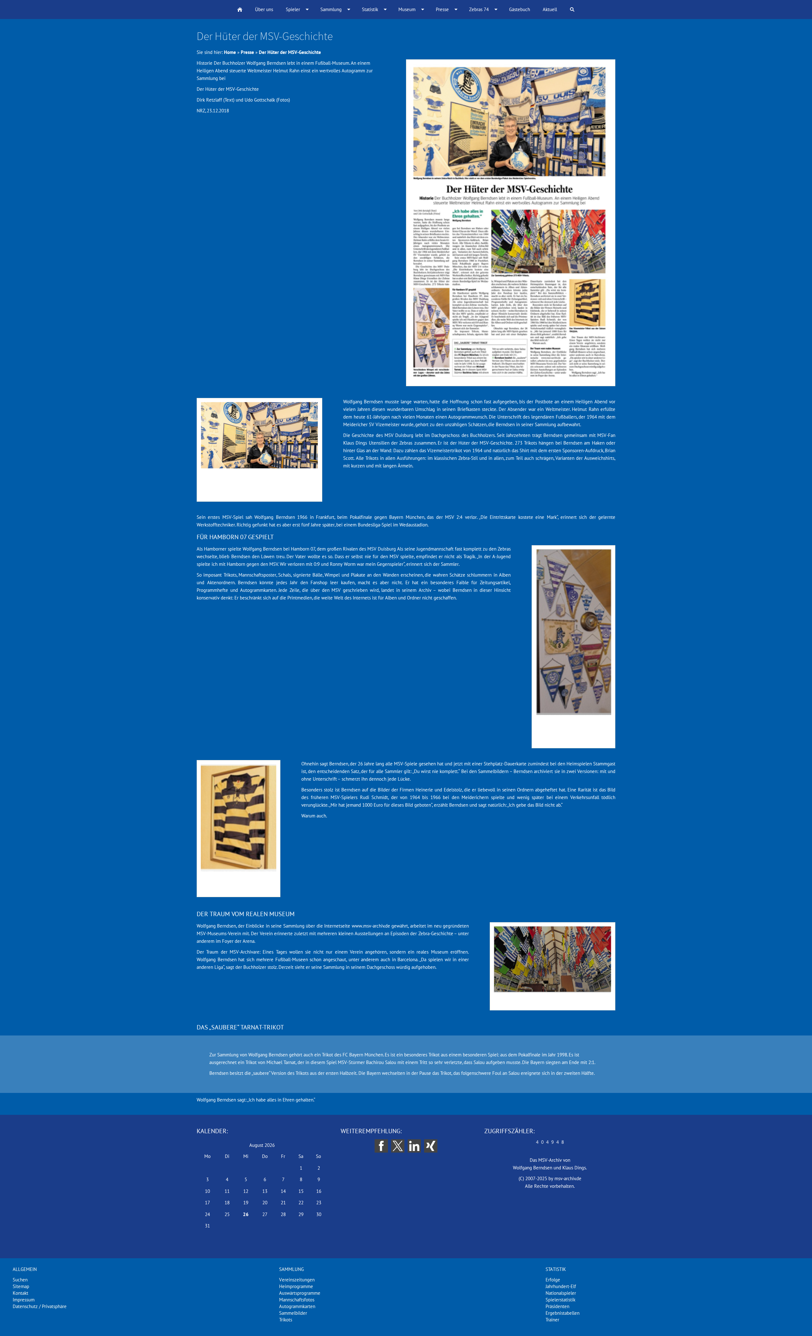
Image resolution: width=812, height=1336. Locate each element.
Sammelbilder (293, 1313)
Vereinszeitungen (297, 1280)
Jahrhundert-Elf (561, 1286)
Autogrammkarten (297, 1306)
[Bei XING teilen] (430, 1146)
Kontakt (20, 1293)
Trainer (552, 1320)
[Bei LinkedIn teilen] (414, 1146)
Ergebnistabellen (563, 1313)
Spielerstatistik (560, 1300)
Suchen (20, 1280)
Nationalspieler (561, 1293)
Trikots (285, 1320)
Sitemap (21, 1286)
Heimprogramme (296, 1286)
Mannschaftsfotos (296, 1300)
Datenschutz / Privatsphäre (40, 1306)
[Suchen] (572, 9)
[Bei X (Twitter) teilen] (397, 1146)
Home (230, 52)
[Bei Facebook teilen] (381, 1146)
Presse (247, 52)
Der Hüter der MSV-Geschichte (290, 52)
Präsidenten (557, 1306)
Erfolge (553, 1280)
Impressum (24, 1300)
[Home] (240, 9)
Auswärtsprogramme (299, 1293)
